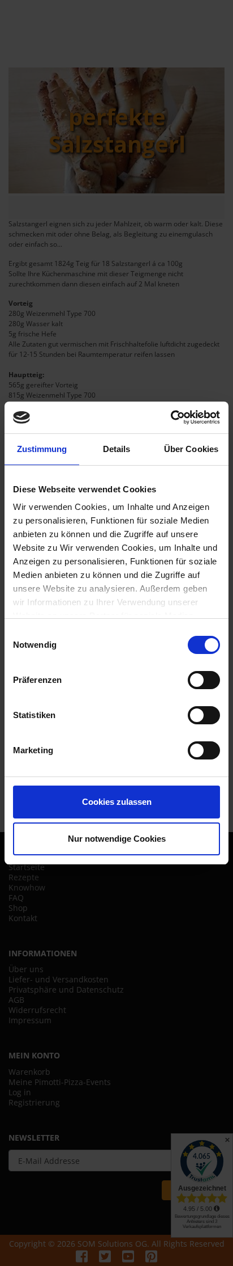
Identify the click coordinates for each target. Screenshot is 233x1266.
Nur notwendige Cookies (117, 838)
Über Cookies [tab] (191, 449)
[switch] (204, 680)
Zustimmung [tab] (42, 449)
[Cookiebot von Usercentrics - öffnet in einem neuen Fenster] (170, 417)
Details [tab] (117, 449)
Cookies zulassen (117, 802)
